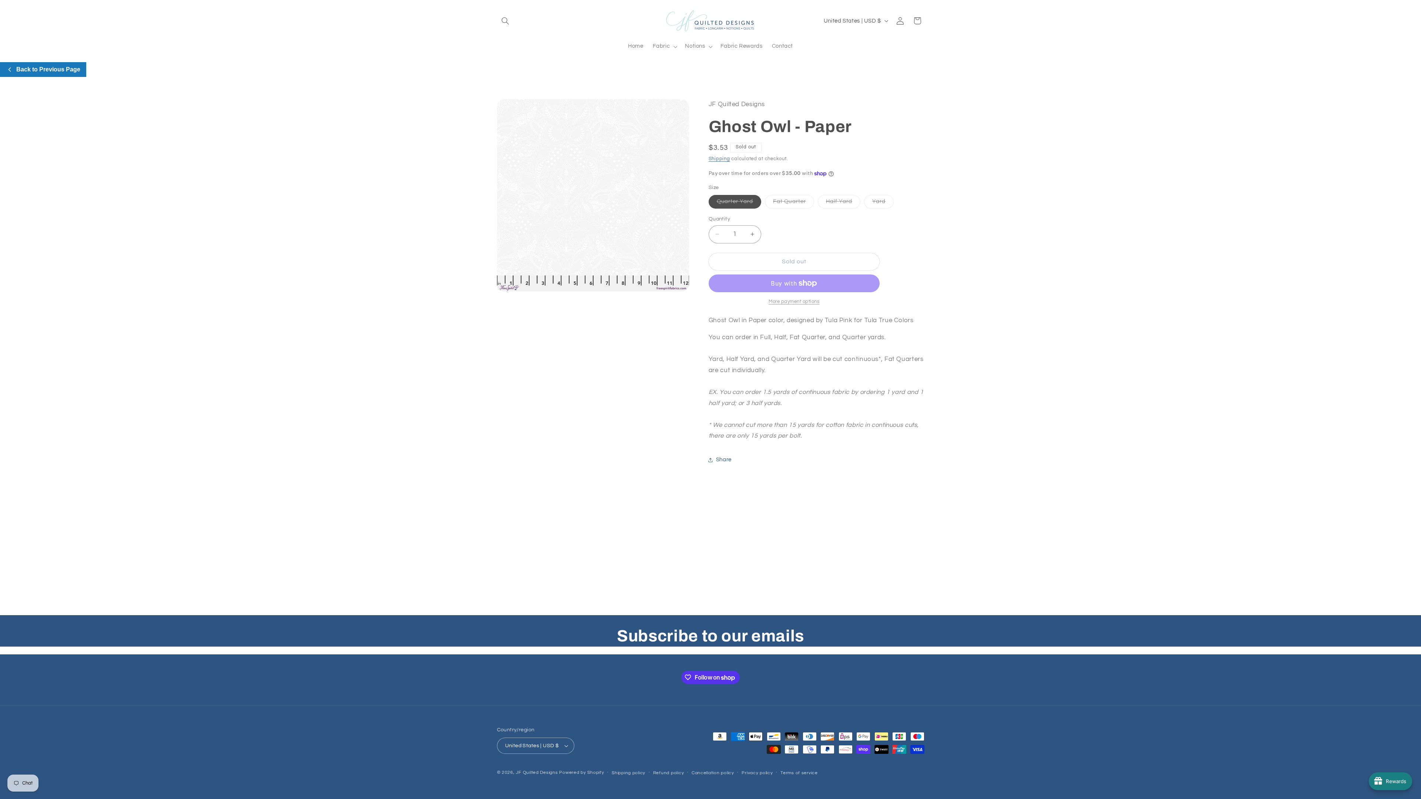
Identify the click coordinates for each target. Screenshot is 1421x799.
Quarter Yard (739, 203)
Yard (883, 203)
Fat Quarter (793, 203)
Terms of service (799, 773)
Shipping (719, 158)
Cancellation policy (713, 773)
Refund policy (668, 773)
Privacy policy (757, 773)
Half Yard (843, 203)
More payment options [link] (794, 301)
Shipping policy (628, 773)
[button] (505, 20)
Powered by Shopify (581, 773)
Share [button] (724, 459)
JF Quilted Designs (537, 773)
